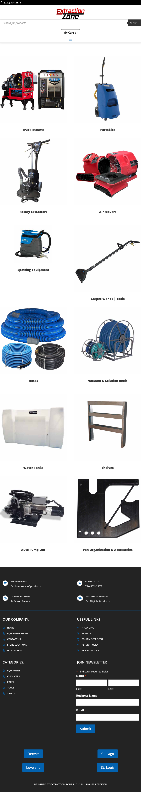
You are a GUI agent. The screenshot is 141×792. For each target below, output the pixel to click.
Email (81, 710)
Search (134, 22)
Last (110, 689)
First (79, 689)
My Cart (68, 32)
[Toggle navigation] (70, 39)
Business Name (86, 695)
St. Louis (108, 767)
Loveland (33, 767)
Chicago (107, 753)
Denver (33, 753)
